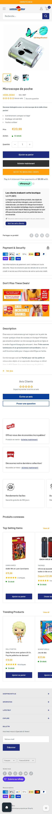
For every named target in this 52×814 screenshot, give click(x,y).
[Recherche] (45, 16)
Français (7, 760)
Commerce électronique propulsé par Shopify (18, 808)
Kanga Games (11, 565)
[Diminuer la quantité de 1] (15, 144)
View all (46, 528)
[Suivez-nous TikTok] (31, 773)
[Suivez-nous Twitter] (10, 773)
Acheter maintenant (26, 163)
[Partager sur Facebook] (31, 235)
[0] (47, 8)
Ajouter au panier (26, 154)
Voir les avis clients (16, 223)
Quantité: (6, 144)
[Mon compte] (41, 8)
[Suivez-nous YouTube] (26, 773)
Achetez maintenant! (29, 439)
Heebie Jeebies (9, 95)
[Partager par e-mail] (47, 235)
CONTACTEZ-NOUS (26, 2)
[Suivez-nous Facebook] (5, 773)
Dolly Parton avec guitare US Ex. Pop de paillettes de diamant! (18, 653)
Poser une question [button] (26, 403)
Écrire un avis (26, 396)
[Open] (7, 807)
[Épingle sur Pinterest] (37, 235)
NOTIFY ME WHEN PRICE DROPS (26, 172)
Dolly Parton (11, 649)
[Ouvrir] (4, 9)
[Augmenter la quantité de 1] (30, 144)
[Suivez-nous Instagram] (15, 773)
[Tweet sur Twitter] (42, 235)
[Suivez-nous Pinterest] (20, 773)
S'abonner (11, 747)
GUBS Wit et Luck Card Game (17, 569)
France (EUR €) (24, 760)
